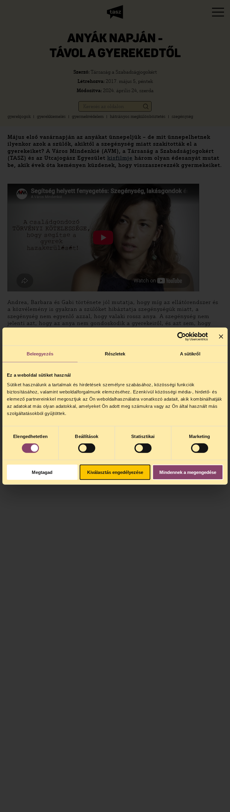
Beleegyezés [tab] (40, 353)
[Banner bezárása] (221, 336)
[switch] (86, 448)
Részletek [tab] (115, 353)
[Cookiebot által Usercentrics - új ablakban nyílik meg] (181, 336)
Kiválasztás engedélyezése (115, 472)
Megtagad (42, 472)
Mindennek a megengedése (187, 472)
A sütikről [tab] (190, 353)
